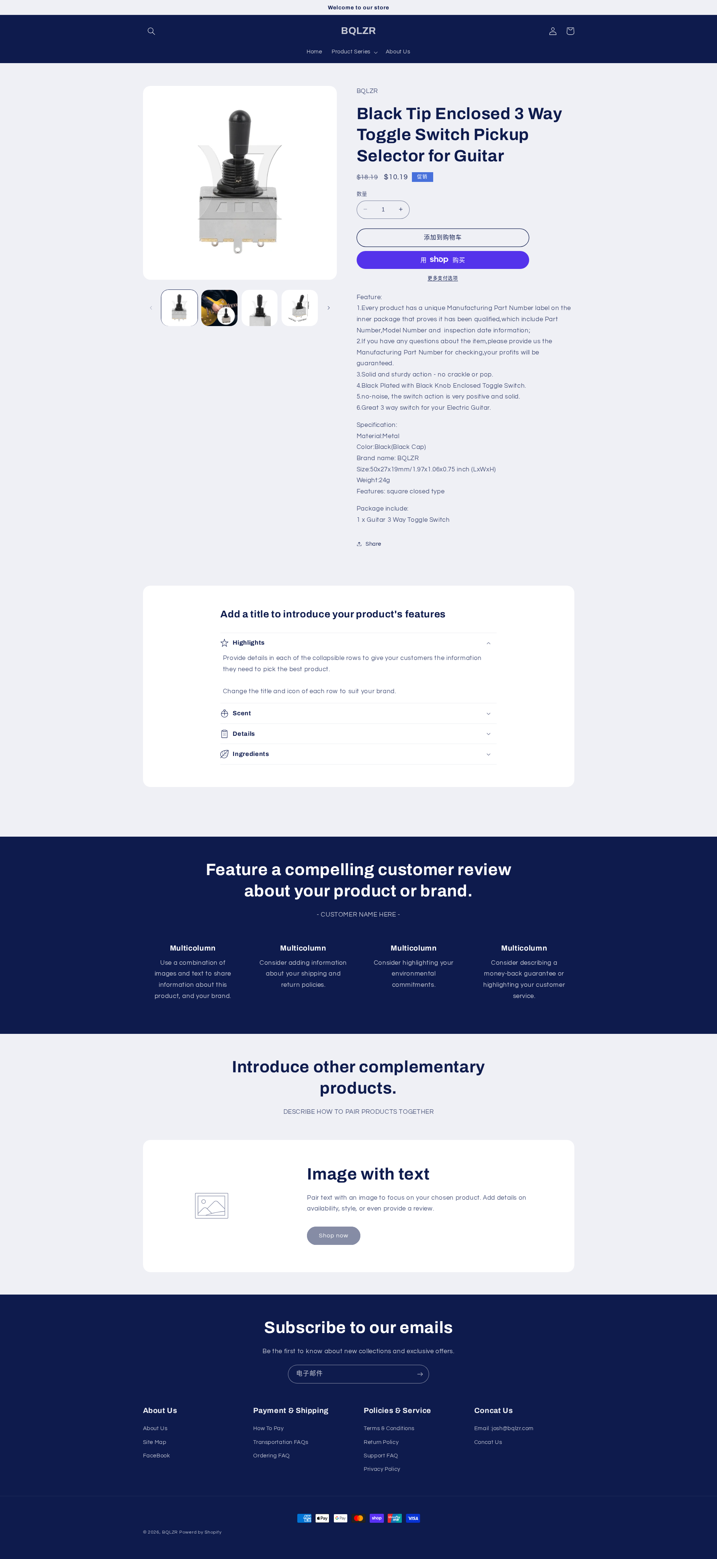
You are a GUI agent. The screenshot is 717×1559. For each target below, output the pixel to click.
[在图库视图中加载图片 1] (179, 308)
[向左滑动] (151, 308)
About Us (155, 1428)
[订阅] (420, 1374)
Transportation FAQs (280, 1442)
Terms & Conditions (389, 1428)
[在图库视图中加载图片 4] (300, 308)
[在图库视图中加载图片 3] (260, 308)
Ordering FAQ (271, 1456)
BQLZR (170, 1532)
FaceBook (156, 1456)
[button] (151, 31)
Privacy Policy (382, 1469)
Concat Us (488, 1442)
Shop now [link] (333, 1236)
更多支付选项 (443, 278)
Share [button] (373, 543)
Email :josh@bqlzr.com (504, 1428)
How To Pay (268, 1428)
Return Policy (381, 1442)
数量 (362, 193)
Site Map (155, 1442)
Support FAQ (381, 1456)
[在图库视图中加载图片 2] (219, 308)
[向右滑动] (328, 308)
